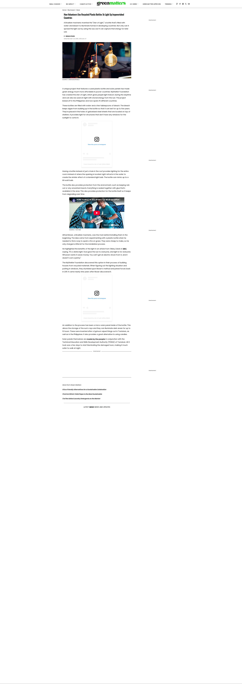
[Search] (177, 3)
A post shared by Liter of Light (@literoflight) (97, 164)
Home (64, 10)
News (78, 10)
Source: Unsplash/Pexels (71, 79)
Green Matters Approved (152, 4)
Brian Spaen (70, 36)
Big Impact (71, 10)
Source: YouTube (75, 230)
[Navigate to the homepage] (111, 3)
